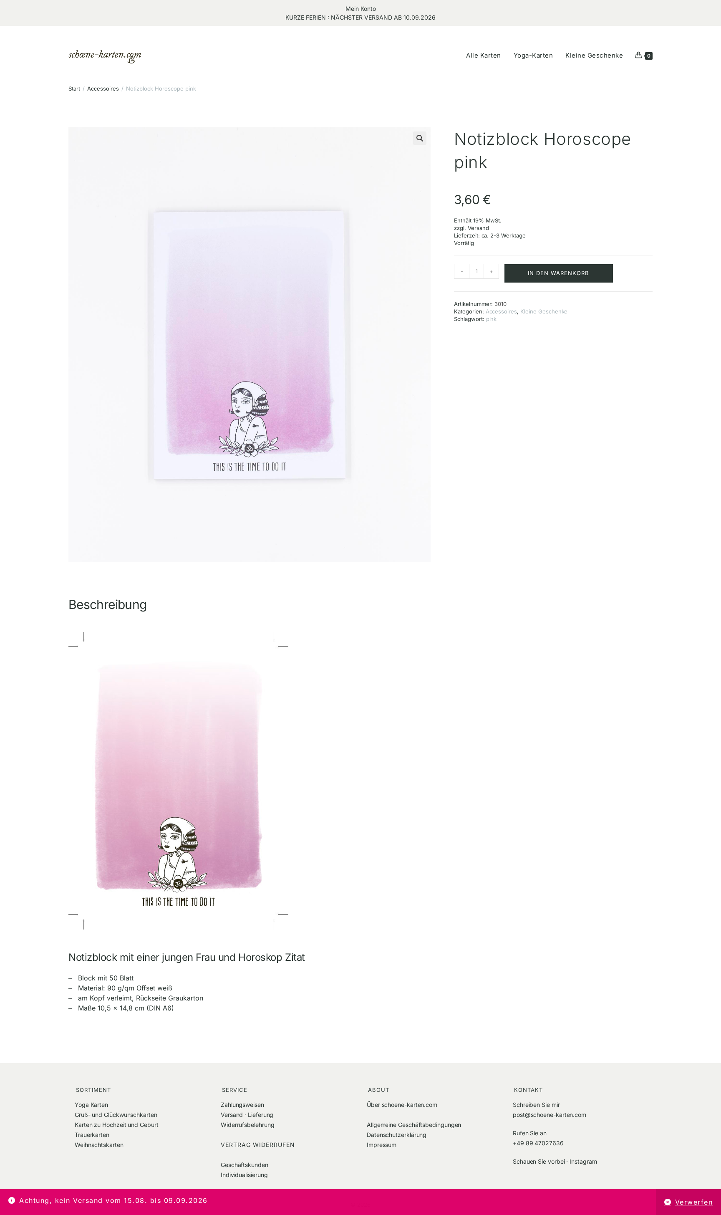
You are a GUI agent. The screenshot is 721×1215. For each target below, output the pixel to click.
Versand (478, 228)
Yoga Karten (91, 1104)
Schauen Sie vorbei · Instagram (555, 1161)
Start (74, 88)
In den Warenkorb (558, 273)
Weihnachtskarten (99, 1144)
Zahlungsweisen (242, 1104)
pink (491, 319)
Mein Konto (360, 8)
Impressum (381, 1144)
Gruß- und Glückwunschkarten (116, 1114)
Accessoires (103, 88)
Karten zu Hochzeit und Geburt (117, 1124)
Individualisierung (244, 1174)
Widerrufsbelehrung (248, 1124)
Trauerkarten (92, 1134)
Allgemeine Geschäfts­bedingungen (414, 1124)
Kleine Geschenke (543, 311)
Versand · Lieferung (247, 1114)
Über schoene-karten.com (402, 1104)
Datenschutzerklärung (396, 1134)
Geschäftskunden (244, 1164)
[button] (419, 138)
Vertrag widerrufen (258, 1144)
